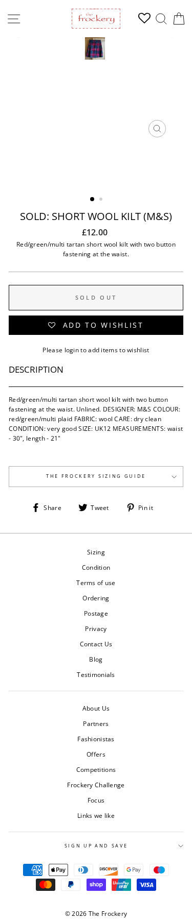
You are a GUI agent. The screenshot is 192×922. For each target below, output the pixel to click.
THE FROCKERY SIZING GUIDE (96, 476)
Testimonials (96, 674)
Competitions (96, 769)
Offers (96, 754)
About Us (96, 708)
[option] (96, 89)
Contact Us (96, 644)
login (72, 350)
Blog (95, 659)
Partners (96, 723)
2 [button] (101, 200)
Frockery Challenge (95, 785)
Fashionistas (96, 739)
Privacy (95, 628)
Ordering (95, 598)
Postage (96, 613)
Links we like (96, 815)
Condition (96, 567)
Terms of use (96, 582)
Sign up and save (96, 845)
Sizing (96, 552)
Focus (96, 800)
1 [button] (92, 199)
